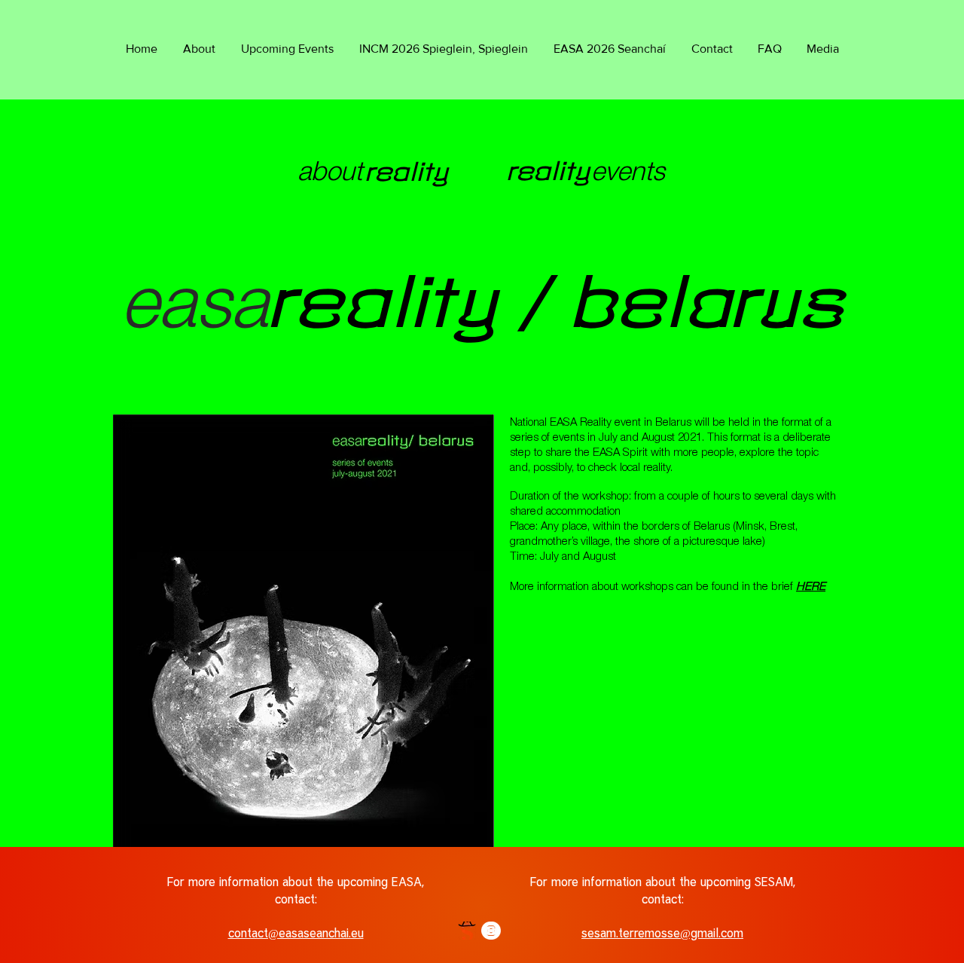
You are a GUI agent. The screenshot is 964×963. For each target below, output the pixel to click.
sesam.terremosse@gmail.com (662, 933)
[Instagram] (492, 931)
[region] (374, 176)
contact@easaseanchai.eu (296, 933)
